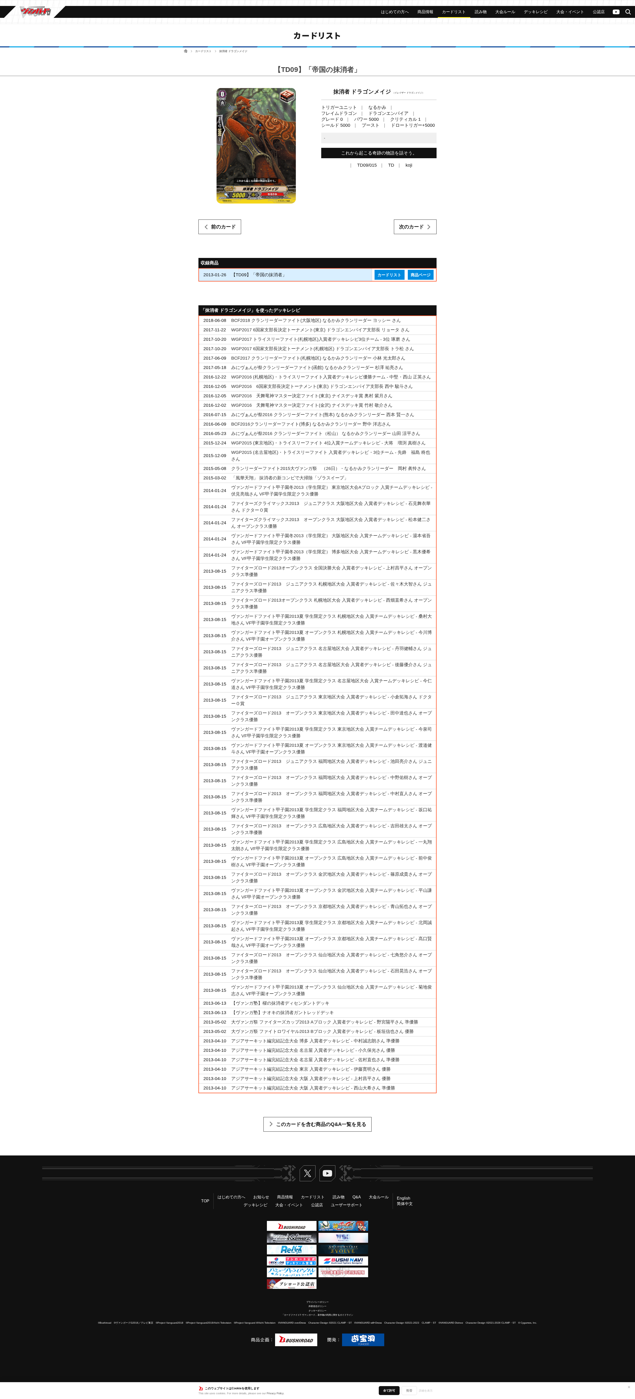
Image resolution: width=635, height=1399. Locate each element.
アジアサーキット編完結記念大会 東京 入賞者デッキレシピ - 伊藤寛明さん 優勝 (311, 1069)
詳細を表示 (426, 1390)
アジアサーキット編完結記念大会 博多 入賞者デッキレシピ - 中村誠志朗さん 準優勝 (315, 1040)
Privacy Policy (275, 1393)
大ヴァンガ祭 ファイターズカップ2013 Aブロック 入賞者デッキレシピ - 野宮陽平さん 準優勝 (324, 1022)
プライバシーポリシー (317, 1302)
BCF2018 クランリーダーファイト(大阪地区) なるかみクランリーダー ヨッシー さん (316, 320)
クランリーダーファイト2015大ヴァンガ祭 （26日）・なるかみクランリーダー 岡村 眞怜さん (328, 468)
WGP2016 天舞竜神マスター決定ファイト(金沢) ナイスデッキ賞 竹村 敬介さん (311, 405)
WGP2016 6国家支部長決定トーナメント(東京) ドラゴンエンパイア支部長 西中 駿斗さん (322, 386)
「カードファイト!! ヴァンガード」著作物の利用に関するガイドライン (317, 1315)
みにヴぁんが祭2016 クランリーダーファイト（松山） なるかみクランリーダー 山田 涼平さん (325, 433)
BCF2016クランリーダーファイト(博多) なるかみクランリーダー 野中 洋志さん (311, 424)
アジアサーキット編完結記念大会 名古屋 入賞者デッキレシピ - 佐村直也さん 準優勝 (315, 1059)
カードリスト (203, 51)
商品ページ (421, 275)
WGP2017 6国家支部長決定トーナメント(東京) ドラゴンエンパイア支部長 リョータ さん (320, 329)
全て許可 (389, 1390)
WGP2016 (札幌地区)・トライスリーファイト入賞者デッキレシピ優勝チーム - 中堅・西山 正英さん (331, 376)
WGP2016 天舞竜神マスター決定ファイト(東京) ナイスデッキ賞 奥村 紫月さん (311, 395)
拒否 (409, 1390)
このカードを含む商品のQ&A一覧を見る (321, 1124)
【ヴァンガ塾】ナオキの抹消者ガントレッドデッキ (282, 1012)
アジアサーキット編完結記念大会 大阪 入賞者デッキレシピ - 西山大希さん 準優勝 (313, 1088)
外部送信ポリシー (317, 1306)
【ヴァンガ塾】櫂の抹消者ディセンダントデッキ (280, 1003)
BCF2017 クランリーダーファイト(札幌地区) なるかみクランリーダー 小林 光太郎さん (318, 358)
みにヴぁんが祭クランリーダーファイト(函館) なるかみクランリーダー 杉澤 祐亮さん (317, 367)
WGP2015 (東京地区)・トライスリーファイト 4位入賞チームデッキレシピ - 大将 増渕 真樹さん (328, 442)
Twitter (308, 1173)
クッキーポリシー (317, 1310)
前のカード (223, 226)
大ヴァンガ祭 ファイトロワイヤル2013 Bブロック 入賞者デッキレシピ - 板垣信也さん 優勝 (322, 1031)
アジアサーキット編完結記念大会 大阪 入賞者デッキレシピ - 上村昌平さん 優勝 (311, 1078)
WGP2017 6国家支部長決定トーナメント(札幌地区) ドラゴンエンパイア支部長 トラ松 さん (322, 348)
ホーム (186, 51)
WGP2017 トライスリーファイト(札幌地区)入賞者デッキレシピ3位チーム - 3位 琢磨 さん (320, 339)
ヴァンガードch (616, 12)
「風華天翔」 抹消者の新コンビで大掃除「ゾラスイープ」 (290, 477)
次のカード (411, 226)
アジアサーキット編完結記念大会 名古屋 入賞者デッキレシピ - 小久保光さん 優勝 (313, 1050)
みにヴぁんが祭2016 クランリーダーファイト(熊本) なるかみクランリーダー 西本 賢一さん (322, 414)
